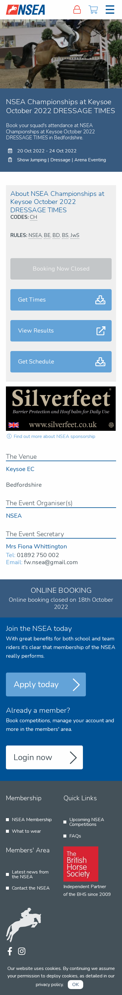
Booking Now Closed (61, 269)
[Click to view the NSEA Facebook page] (9, 952)
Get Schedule (36, 362)
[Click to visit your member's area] (77, 9)
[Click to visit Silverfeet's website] (61, 408)
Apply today (36, 684)
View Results (36, 331)
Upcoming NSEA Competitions (86, 822)
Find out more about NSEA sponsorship (53, 436)
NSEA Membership (32, 819)
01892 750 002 (38, 555)
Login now (33, 757)
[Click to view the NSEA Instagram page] (21, 952)
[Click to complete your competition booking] (93, 9)
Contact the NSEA (31, 888)
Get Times (32, 300)
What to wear (26, 831)
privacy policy (49, 984)
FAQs (75, 836)
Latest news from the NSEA (30, 874)
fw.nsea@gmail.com (51, 562)
